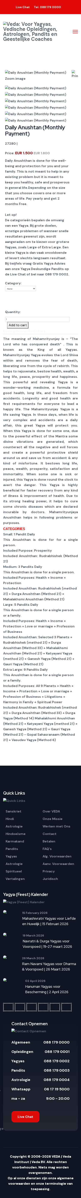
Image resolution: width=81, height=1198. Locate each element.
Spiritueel (14, 871)
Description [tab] (13, 331)
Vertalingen (15, 879)
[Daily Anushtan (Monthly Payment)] (37, 88)
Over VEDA (51, 811)
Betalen (49, 841)
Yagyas (11, 856)
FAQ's (47, 849)
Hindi (10, 819)
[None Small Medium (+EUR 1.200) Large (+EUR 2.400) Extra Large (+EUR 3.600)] (20, 295)
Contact (49, 834)
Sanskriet (13, 811)
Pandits (12, 849)
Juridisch (50, 879)
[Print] (75, 74)
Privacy (49, 871)
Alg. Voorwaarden (57, 856)
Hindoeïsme (16, 834)
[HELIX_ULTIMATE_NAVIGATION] (75, 31)
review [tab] (28, 331)
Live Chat (25, 1117)
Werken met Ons (56, 826)
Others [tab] (39, 331)
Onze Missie (53, 819)
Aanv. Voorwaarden (58, 864)
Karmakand (15, 841)
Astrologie (14, 826)
